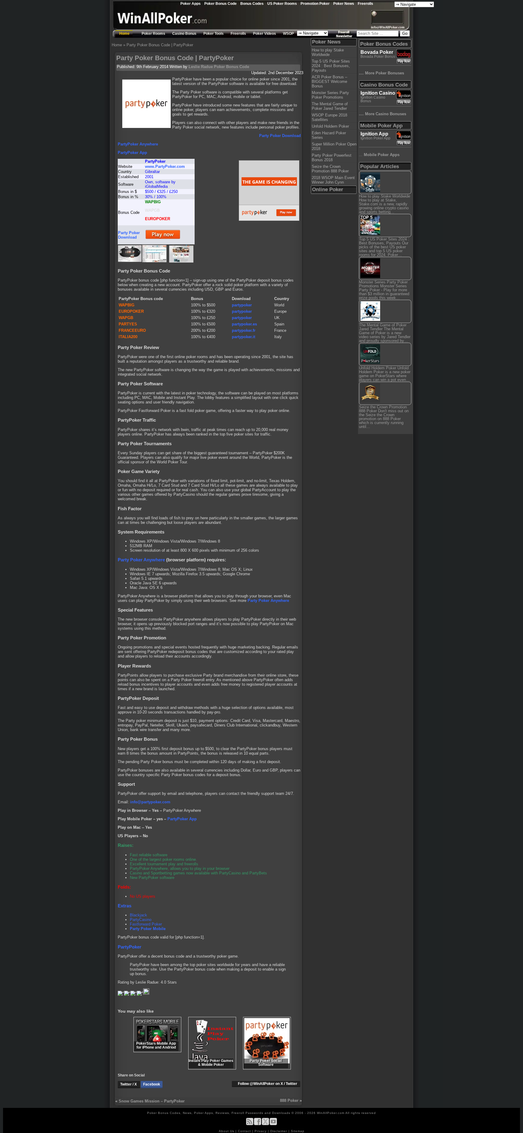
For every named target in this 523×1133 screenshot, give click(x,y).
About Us (227, 1131)
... (379, 154)
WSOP (288, 33)
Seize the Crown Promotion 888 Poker (330, 168)
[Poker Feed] (249, 1124)
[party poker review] (181, 261)
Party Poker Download (280, 135)
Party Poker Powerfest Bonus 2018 (331, 157)
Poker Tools (213, 33)
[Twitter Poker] (265, 1124)
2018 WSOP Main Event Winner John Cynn (333, 179)
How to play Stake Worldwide (328, 52)
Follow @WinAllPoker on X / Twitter (267, 1084)
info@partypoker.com (150, 802)
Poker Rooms (153, 33)
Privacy (261, 1131)
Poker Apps (190, 3)
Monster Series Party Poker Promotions (330, 95)
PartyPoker (129, 946)
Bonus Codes (252, 3)
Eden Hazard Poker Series (329, 135)
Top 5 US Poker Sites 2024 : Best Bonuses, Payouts (331, 66)
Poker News (343, 3)
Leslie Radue (201, 66)
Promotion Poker (315, 3)
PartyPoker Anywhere (138, 144)
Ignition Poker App (375, 138)
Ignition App (374, 133)
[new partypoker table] (130, 260)
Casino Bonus (184, 33)
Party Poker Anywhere (141, 559)
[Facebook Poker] (257, 1124)
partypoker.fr (243, 330)
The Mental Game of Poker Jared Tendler (330, 106)
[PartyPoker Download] (163, 239)
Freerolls (365, 3)
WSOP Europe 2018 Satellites (329, 117)
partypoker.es (244, 324)
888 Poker (289, 1100)
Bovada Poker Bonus (377, 56)
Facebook (151, 1084)
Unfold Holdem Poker (330, 126)
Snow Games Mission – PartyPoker (152, 1101)
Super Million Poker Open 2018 (334, 146)
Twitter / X (129, 1084)
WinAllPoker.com (330, 1113)
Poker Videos (264, 33)
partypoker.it (243, 337)
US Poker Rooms (282, 3)
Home (124, 33)
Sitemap (297, 1131)
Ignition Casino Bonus (372, 99)
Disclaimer (279, 1131)
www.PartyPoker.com (165, 166)
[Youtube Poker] (273, 1124)
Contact (245, 1131)
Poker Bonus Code (220, 3)
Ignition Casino (377, 93)
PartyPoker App (132, 152)
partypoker (242, 305)
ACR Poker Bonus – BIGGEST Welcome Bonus (329, 81)
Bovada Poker (376, 52)
